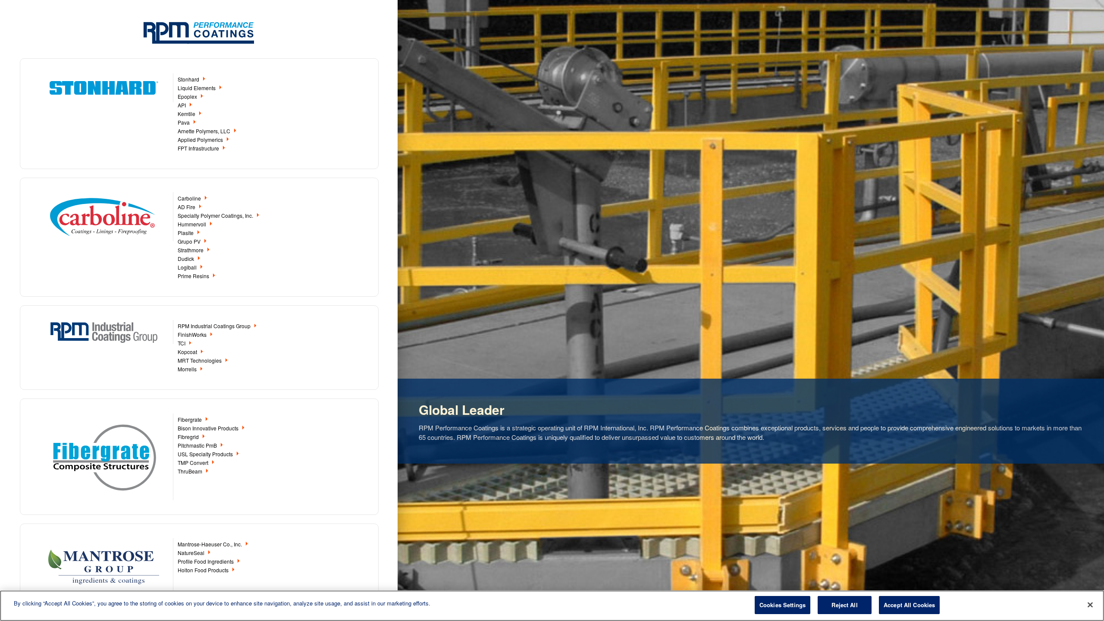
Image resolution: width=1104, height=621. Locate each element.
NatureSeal (192, 552)
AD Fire (187, 206)
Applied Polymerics (201, 139)
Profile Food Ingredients (206, 561)
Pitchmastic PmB (198, 445)
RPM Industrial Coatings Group (215, 325)
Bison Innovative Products (209, 428)
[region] (552, 605)
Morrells (188, 369)
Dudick (186, 258)
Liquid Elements (197, 87)
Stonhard (189, 79)
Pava (184, 122)
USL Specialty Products (206, 454)
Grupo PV (190, 241)
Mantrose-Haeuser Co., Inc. (210, 544)
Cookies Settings (782, 605)
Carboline (190, 198)
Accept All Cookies (909, 605)
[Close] (1090, 604)
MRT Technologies (200, 360)
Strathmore (191, 250)
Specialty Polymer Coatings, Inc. (216, 215)
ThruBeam (191, 471)
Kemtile (187, 113)
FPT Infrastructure (199, 148)
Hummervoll (192, 224)
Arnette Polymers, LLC (205, 131)
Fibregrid (189, 436)
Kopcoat (188, 351)
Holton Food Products (204, 570)
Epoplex (188, 96)
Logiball (188, 267)
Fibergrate (190, 419)
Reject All (844, 605)
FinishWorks (193, 334)
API (182, 105)
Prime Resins (194, 275)
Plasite (186, 232)
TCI (182, 343)
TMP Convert (194, 462)
